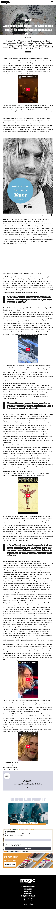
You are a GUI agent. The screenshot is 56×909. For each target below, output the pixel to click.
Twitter (28, 787)
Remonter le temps (10, 864)
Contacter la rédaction (28, 904)
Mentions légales (28, 891)
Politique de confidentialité (28, 896)
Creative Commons (13, 769)
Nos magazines (28, 889)
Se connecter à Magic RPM (28, 887)
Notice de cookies (28, 894)
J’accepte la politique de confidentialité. (15, 845)
